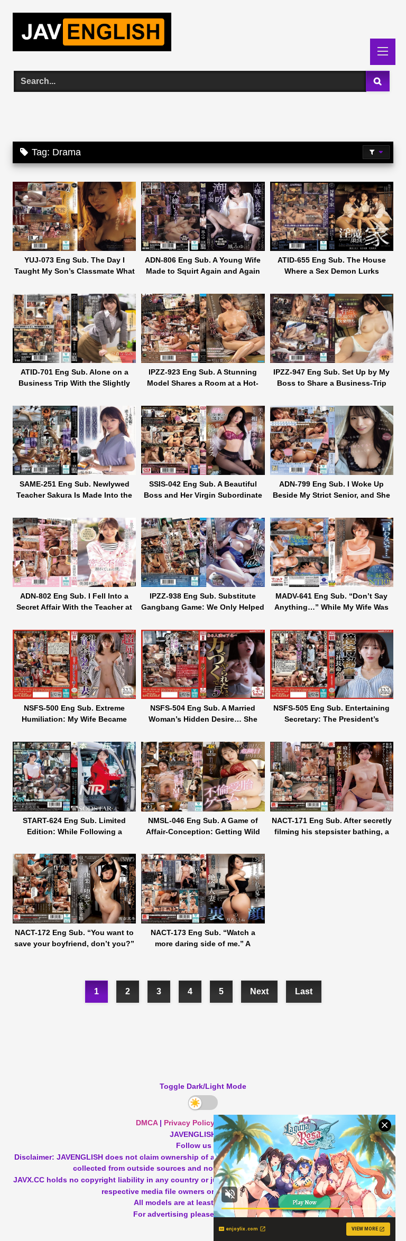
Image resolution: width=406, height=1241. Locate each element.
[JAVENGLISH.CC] (203, 34)
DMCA (147, 1122)
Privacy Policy (189, 1122)
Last (303, 991)
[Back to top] (373, 1209)
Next (259, 991)
